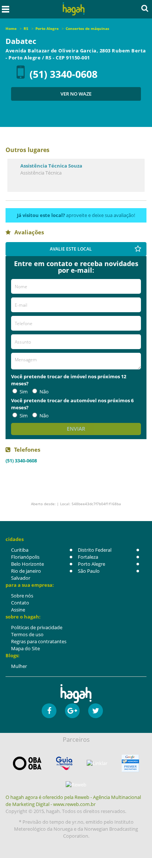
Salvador (20, 578)
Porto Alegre (91, 564)
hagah (74, 9)
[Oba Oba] (27, 763)
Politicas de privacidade (36, 627)
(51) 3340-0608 (63, 74)
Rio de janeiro (26, 571)
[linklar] (97, 763)
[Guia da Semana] (64, 763)
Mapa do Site (25, 648)
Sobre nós (22, 595)
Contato (20, 602)
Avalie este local (71, 249)
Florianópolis (25, 557)
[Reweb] (76, 784)
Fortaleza (88, 557)
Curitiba (19, 550)
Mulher (19, 666)
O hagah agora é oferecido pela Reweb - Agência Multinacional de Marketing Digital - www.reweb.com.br (73, 800)
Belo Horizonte (27, 564)
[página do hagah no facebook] (49, 710)
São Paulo (89, 571)
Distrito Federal (94, 550)
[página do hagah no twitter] (95, 710)
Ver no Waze (76, 93)
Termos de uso (27, 634)
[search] (144, 8)
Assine (18, 609)
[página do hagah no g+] (72, 710)
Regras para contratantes (38, 641)
